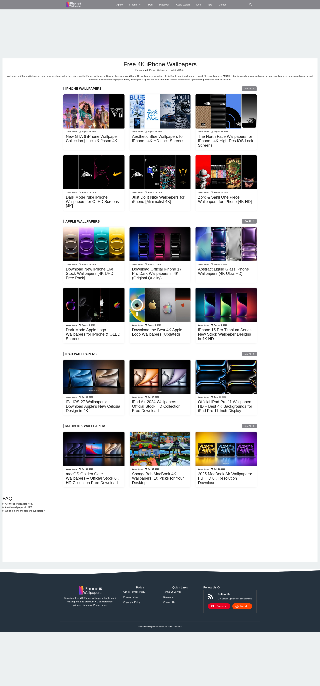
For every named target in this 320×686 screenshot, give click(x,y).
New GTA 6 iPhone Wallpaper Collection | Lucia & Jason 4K (92, 138)
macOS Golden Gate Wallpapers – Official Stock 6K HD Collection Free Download (92, 478)
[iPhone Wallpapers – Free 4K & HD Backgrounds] (73, 4)
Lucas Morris (71, 132)
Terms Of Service (172, 591)
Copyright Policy (131, 602)
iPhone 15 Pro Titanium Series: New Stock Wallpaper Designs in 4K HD (225, 334)
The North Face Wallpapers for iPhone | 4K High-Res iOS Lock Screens (225, 140)
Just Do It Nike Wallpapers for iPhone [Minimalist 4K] (158, 199)
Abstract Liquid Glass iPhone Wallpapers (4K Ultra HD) (223, 271)
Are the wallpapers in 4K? (18, 507)
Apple (119, 4)
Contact (223, 4)
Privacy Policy (130, 597)
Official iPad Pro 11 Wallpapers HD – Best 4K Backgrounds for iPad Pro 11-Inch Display (225, 406)
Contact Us (169, 602)
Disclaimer (168, 597)
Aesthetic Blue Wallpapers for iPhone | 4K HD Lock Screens (158, 138)
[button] (250, 4)
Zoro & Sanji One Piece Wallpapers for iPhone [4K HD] (225, 199)
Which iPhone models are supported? (25, 510)
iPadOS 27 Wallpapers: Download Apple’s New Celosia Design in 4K (93, 406)
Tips (210, 4)
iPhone (133, 4)
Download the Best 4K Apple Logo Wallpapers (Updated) (157, 332)
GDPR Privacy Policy (134, 591)
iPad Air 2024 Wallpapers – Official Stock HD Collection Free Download (156, 406)
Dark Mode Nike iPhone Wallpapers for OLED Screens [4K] (92, 201)
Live (198, 4)
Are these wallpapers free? (19, 503)
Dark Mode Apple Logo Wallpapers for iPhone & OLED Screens (93, 334)
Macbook (164, 4)
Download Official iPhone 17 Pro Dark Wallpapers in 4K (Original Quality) (157, 273)
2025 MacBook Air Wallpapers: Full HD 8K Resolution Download (225, 478)
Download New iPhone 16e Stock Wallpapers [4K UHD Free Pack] (89, 273)
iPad (150, 4)
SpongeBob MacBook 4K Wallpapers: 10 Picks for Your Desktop (158, 478)
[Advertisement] (102, 33)
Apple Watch (183, 4)
